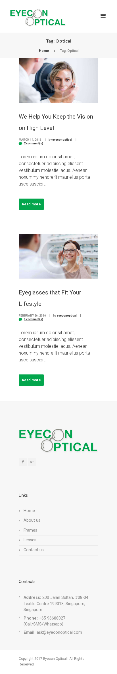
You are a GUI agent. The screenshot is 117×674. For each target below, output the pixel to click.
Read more (31, 204)
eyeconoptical (62, 139)
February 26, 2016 (32, 315)
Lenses (30, 540)
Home (44, 51)
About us (32, 520)
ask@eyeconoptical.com (59, 632)
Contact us (34, 549)
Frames (30, 530)
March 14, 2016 (30, 139)
